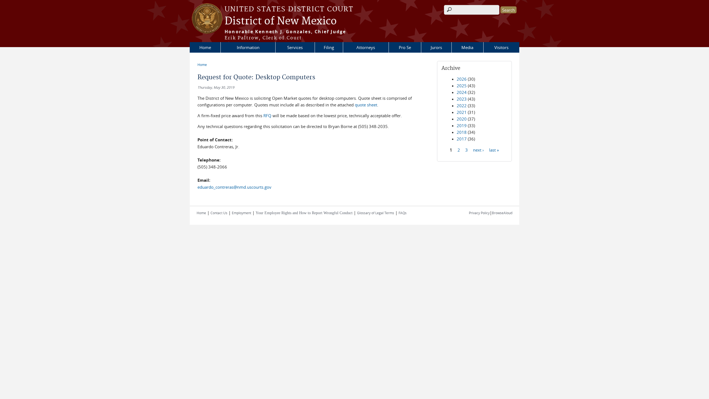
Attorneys (365, 47)
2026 (462, 79)
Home (205, 47)
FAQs (403, 213)
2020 (462, 119)
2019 (462, 125)
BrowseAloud (502, 213)
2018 (462, 132)
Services (295, 47)
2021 (462, 112)
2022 (462, 105)
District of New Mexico (281, 21)
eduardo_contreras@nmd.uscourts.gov (234, 187)
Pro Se (405, 47)
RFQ (267, 115)
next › (478, 149)
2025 (462, 85)
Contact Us (218, 213)
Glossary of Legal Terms (375, 213)
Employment (241, 213)
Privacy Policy (479, 213)
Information (248, 47)
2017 (462, 139)
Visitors (501, 47)
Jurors (436, 47)
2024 (462, 92)
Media (467, 47)
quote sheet (366, 105)
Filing (329, 47)
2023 (462, 99)
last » (494, 149)
